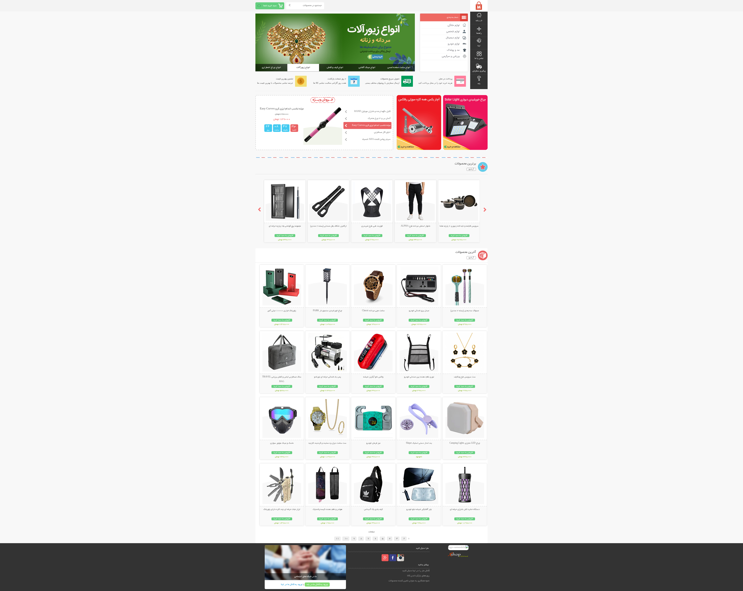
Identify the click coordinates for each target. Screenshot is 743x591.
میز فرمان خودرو (373, 443)
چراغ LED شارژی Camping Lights (464, 443)
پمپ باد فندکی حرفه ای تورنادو (327, 377)
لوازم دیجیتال (453, 38)
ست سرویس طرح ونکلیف (465, 377)
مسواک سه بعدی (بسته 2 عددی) (464, 311)
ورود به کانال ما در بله (317, 584)
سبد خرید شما (269, 5)
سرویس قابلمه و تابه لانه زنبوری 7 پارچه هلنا (459, 226)
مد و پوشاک (453, 50)
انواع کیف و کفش (335, 67)
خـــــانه (479, 21)
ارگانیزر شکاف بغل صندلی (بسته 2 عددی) (328, 226)
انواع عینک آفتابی (367, 67)
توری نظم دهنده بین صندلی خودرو (419, 377)
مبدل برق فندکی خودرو (419, 311)
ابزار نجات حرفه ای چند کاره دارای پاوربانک (281, 509)
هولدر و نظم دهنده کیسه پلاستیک (327, 509)
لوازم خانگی (454, 25)
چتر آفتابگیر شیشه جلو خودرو (419, 509)
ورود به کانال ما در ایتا (291, 584)
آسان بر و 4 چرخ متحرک (379, 118)
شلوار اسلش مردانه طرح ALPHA (415, 226)
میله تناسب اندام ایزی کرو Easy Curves (371, 125)
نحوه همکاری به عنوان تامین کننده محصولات (409, 581)
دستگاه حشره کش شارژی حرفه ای (465, 509)
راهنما (479, 33)
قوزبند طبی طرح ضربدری (372, 226)
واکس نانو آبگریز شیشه (373, 377)
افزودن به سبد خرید (459, 236)
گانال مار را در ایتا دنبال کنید (416, 571)
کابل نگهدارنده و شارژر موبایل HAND (372, 111)
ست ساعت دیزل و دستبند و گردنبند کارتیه (327, 443)
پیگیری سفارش (479, 71)
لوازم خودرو (454, 44)
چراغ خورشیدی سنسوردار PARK (327, 311)
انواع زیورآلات (303, 67)
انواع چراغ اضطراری (271, 67)
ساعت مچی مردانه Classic (373, 311)
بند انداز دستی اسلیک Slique (419, 443)
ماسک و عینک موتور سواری (282, 443)
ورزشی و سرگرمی (451, 56)
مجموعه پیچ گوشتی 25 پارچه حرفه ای (285, 226)
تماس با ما (479, 58)
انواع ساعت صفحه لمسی (398, 67)
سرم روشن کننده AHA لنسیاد (376, 139)
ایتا (479, 46)
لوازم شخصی (453, 31)
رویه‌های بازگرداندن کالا (418, 576)
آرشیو (471, 169)
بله (479, 83)
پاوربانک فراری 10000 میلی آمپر (281, 311)
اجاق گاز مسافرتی (382, 132)
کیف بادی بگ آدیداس (373, 509)
